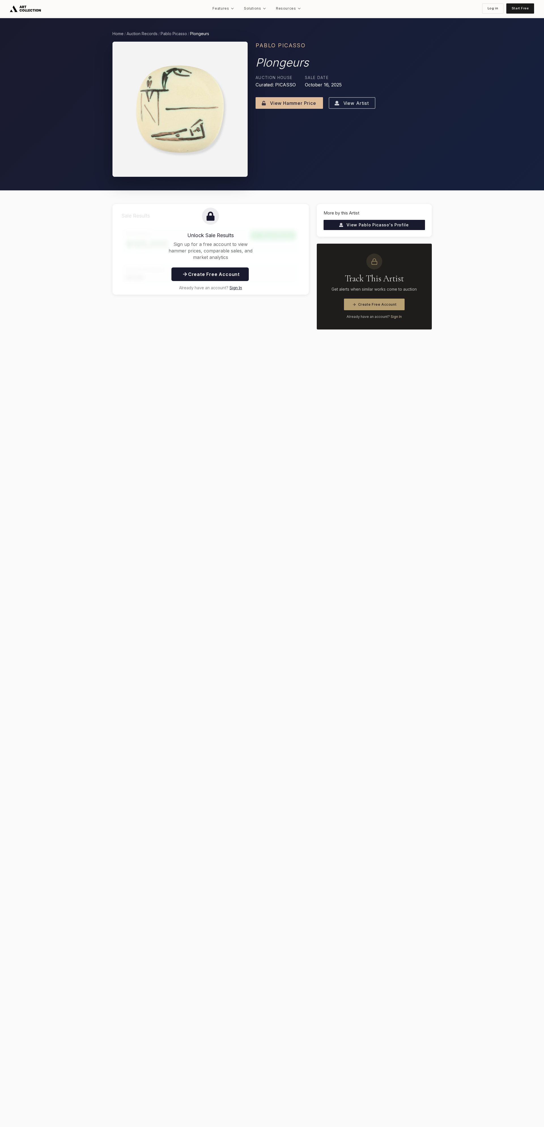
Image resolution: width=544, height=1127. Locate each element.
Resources (286, 8)
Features (220, 8)
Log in (493, 8)
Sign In (236, 287)
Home (118, 34)
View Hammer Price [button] (292, 103)
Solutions (252, 8)
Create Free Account (377, 304)
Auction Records (142, 34)
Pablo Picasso (174, 34)
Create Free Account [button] (213, 274)
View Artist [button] (355, 103)
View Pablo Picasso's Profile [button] (377, 224)
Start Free (520, 8)
